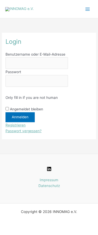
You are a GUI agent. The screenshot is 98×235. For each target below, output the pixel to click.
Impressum (49, 180)
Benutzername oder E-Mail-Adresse (35, 54)
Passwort (13, 72)
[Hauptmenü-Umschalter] (87, 9)
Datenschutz (49, 186)
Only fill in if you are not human (31, 97)
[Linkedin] (49, 169)
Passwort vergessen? (23, 131)
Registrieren (15, 125)
